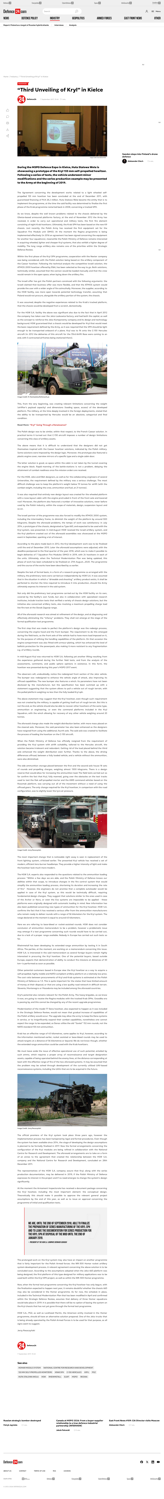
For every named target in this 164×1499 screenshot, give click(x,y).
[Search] (76, 11)
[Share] (7, 135)
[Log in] (146, 11)
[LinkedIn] (152, 1462)
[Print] (7, 123)
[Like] (7, 110)
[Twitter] (147, 1462)
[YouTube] (158, 1462)
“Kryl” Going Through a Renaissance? (48, 425)
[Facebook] (141, 1462)
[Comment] (7, 116)
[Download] (7, 129)
